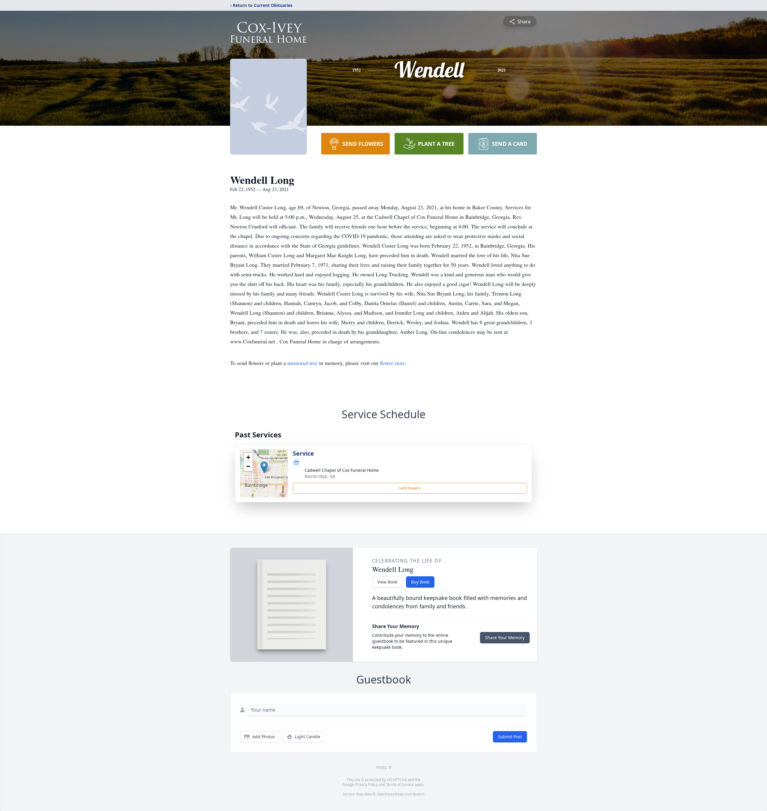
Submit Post (510, 736)
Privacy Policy (366, 784)
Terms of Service (400, 784)
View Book (387, 582)
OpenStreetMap (390, 794)
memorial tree (302, 362)
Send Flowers (410, 488)
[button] (264, 467)
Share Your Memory (505, 637)
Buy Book (420, 582)
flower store (392, 362)
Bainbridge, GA (320, 476)
